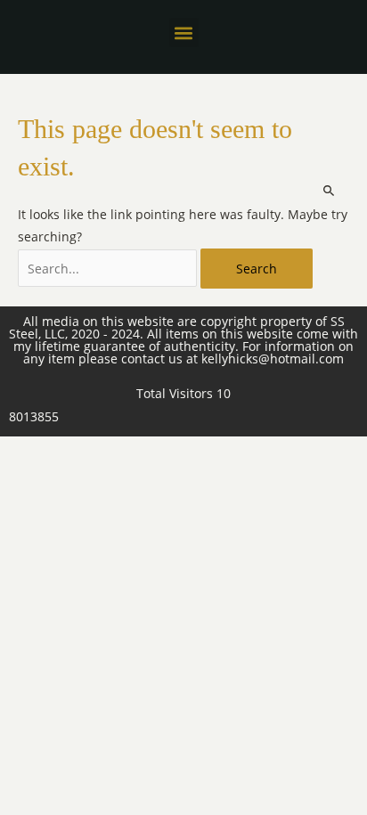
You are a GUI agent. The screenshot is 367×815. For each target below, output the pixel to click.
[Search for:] (109, 268)
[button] (184, 32)
